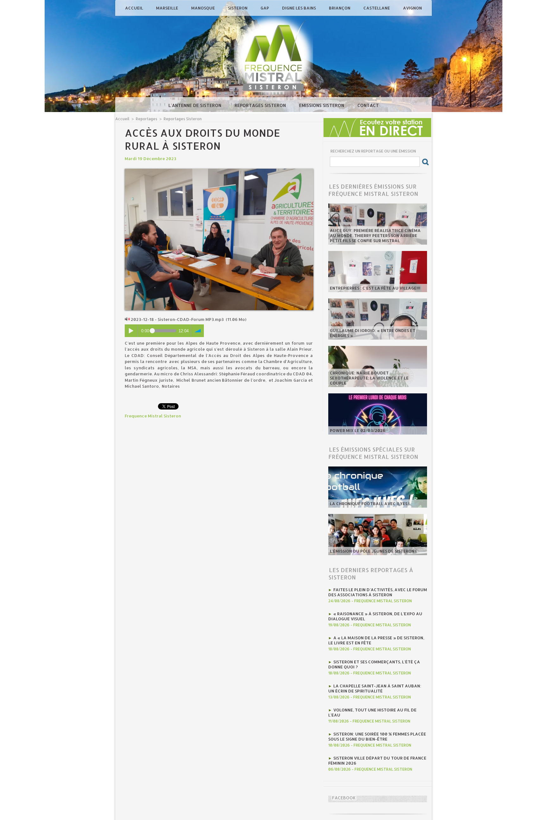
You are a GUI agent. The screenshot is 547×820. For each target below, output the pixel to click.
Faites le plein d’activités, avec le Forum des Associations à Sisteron (377, 592)
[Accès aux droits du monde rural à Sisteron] (219, 170)
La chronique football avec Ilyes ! (370, 503)
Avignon (412, 7)
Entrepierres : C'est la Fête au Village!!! (375, 288)
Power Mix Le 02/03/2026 (358, 430)
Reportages (146, 118)
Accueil (134, 7)
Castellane (377, 7)
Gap (265, 7)
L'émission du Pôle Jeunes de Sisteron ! (373, 551)
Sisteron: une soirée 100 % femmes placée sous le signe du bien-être (377, 736)
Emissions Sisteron (322, 105)
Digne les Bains (299, 7)
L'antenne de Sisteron (195, 105)
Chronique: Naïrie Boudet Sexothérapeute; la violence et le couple (369, 377)
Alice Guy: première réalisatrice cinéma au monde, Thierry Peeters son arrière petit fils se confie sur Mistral (375, 235)
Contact (368, 105)
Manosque (203, 7)
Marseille (167, 7)
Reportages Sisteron (261, 105)
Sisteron (238, 7)
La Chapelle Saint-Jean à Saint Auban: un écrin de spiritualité (374, 688)
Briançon (340, 7)
